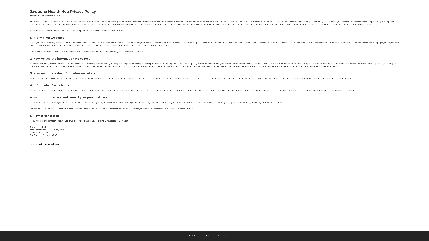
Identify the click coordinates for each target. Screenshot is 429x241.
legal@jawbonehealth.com (48, 144)
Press (220, 236)
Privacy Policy (238, 236)
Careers (227, 236)
